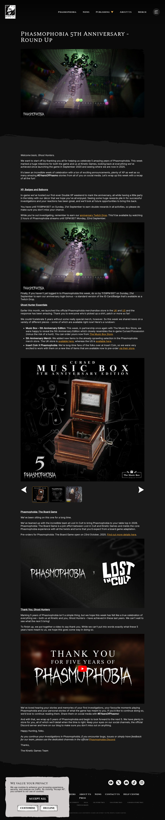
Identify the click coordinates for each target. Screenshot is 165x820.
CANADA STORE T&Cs (135, 802)
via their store (126, 348)
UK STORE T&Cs (99, 802)
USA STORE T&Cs (116, 802)
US (124, 310)
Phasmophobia (67, 12)
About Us (125, 12)
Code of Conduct (72, 802)
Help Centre (131, 794)
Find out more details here (121, 534)
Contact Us (112, 794)
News (86, 12)
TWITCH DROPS (82, 805)
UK (115, 310)
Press (82, 798)
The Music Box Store (101, 334)
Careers (70, 794)
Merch (142, 12)
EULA (86, 802)
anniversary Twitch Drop (93, 215)
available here (66, 341)
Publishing (103, 12)
